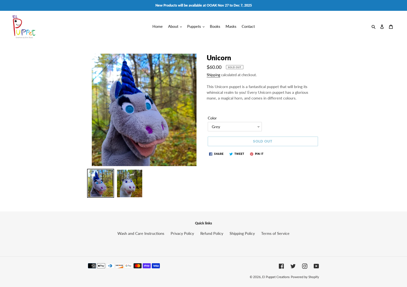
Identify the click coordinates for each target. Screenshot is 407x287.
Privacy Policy (182, 233)
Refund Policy (211, 233)
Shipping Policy (242, 233)
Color (212, 118)
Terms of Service (275, 233)
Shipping (213, 75)
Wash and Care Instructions (140, 233)
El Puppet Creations (276, 277)
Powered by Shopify (305, 277)
